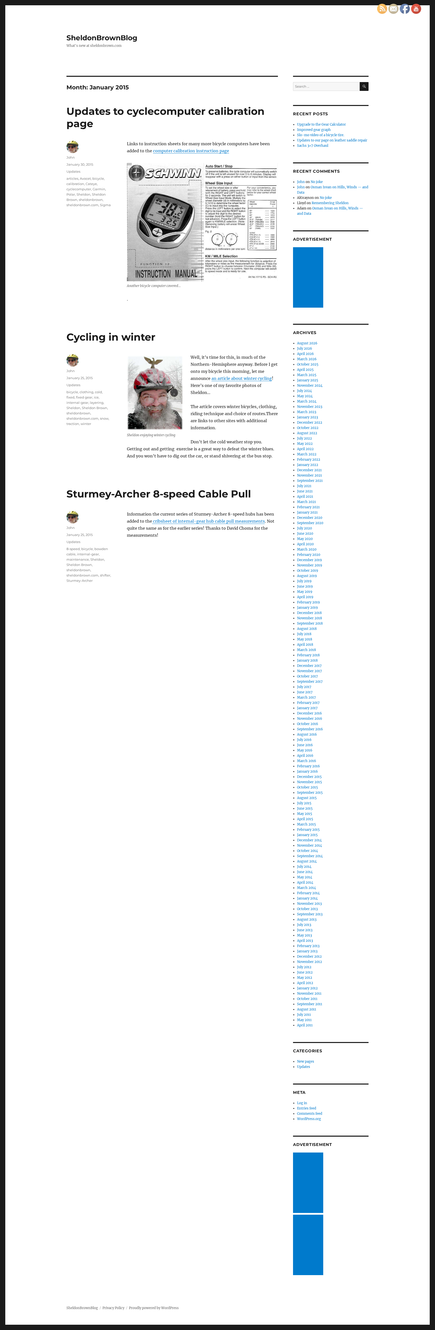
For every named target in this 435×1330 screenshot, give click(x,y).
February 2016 (308, 766)
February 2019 (308, 602)
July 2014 (304, 867)
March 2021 (306, 502)
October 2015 (307, 787)
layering (96, 403)
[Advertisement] (309, 278)
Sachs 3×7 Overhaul (312, 145)
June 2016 (305, 745)
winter (86, 424)
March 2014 (306, 888)
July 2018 (304, 634)
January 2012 (307, 988)
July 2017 (304, 687)
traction (72, 424)
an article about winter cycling (241, 378)
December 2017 (309, 666)
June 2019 (305, 586)
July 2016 (304, 740)
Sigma (105, 205)
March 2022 (306, 454)
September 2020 (310, 523)
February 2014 (308, 893)
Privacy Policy (113, 1308)
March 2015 (306, 824)
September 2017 (310, 681)
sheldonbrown (91, 200)
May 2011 (304, 1020)
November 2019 (309, 565)
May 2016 (304, 750)
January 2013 (307, 951)
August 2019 (307, 576)
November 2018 (309, 618)
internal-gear (77, 403)
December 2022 (309, 422)
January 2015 (307, 835)
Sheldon (83, 194)
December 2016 (309, 713)
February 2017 (308, 703)
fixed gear (84, 397)
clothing (86, 392)
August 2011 (306, 1009)
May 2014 (304, 877)
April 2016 (305, 755)
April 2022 (305, 449)
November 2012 (309, 962)
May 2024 (305, 396)
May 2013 (304, 935)
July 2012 (304, 967)
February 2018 (308, 655)
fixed (70, 397)
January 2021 (307, 512)
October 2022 (307, 428)
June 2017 (305, 692)
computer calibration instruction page (191, 150)
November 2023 (309, 407)
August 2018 (307, 629)
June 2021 (305, 491)
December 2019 (309, 560)
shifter (105, 575)
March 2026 (307, 359)
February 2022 (308, 459)
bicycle (98, 178)
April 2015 (305, 819)
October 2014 (307, 851)
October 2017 (307, 676)
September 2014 (310, 856)
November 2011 (309, 993)
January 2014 (307, 898)
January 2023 (307, 417)
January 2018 (307, 660)
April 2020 (305, 544)
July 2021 (304, 486)
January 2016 (307, 771)
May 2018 (304, 639)
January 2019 (307, 607)
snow (104, 418)
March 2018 (306, 650)
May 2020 (305, 539)
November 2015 (309, 782)
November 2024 (309, 385)
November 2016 (309, 718)
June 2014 (305, 872)
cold (98, 392)
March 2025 (306, 375)
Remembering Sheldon (330, 203)
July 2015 (304, 803)
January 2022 (307, 465)
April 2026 (305, 354)
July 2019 (304, 581)
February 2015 (308, 830)
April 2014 (305, 882)
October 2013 (307, 909)
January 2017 (307, 708)
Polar (70, 194)
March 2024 (306, 401)
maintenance (77, 559)
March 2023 (306, 412)
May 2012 (304, 978)
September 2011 (309, 1004)
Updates (73, 171)
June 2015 (305, 808)
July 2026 (304, 348)
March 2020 (306, 549)
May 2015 (304, 814)
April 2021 (305, 496)
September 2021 (310, 481)
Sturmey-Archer (79, 581)
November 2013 (309, 904)
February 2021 (308, 507)
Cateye (91, 184)
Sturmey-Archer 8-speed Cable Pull (158, 494)
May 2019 (304, 592)
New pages (305, 1061)
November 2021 (309, 475)
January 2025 (307, 380)
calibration (75, 184)
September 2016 (310, 729)
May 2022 (305, 444)
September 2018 (310, 623)
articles (72, 178)
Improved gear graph (314, 130)
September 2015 (310, 792)
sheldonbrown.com (82, 205)
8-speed (73, 549)
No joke (317, 182)
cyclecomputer (78, 189)
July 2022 (304, 438)
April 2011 (305, 1025)
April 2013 (305, 941)
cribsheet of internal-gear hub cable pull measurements (208, 521)
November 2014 (309, 845)
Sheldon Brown (94, 408)
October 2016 (307, 724)
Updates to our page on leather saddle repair (332, 140)
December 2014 (309, 840)
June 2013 (304, 930)
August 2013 (306, 919)
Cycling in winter (110, 337)
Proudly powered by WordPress (154, 1308)
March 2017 (306, 697)
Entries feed (306, 1108)
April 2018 (305, 644)
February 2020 (308, 555)
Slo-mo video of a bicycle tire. (320, 135)
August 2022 (307, 433)
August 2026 (307, 343)
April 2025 (305, 370)
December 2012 (309, 956)
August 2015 (307, 798)
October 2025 (307, 364)
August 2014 (307, 861)
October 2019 (307, 570)
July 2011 (304, 1015)
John (70, 157)
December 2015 (309, 777)
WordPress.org (309, 1119)
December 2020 (309, 518)
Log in (302, 1103)
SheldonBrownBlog (101, 37)
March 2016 (306, 761)
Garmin (99, 189)
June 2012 (305, 972)
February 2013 (308, 946)
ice (96, 397)
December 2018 (309, 613)
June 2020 (305, 533)
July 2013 (304, 925)
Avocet (85, 178)
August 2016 (307, 734)
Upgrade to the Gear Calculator (321, 124)
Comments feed (309, 1113)
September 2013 (309, 914)
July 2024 (304, 391)
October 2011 (307, 999)
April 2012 (305, 983)
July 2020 (304, 528)
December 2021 (309, 470)
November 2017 (309, 671)
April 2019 (305, 597)
